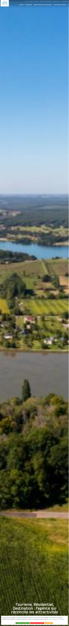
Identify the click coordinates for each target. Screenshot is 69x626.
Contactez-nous (64, 1)
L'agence (21, 4)
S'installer (36, 1)
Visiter (31, 1)
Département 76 (56, 1)
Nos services (28, 4)
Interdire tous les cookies (37, 623)
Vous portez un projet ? (60, 4)
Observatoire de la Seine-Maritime (43, 4)
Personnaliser (49, 623)
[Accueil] (5, 3)
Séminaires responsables (46, 1)
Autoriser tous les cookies (23, 623)
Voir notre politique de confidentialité (56, 619)
